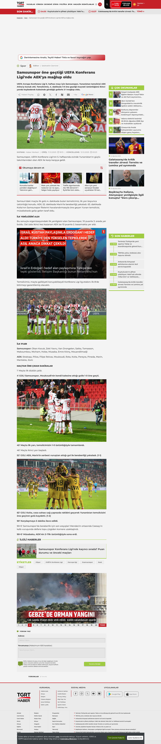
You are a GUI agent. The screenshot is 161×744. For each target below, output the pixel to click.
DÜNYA (55, 4)
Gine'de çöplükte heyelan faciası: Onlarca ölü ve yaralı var (117, 11)
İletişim (43, 696)
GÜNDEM (39, 4)
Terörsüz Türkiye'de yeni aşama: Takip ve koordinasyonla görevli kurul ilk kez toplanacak (130, 244)
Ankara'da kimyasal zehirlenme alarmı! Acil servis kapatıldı (128, 264)
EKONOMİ (48, 4)
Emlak (19, 732)
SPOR (70, 4)
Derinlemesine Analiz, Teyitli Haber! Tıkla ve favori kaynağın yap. (57, 57)
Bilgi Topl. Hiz (62, 699)
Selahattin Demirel (50, 66)
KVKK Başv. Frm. (63, 707)
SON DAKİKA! (25, 11)
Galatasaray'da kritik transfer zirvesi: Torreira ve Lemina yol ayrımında (66, 11)
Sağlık (54, 718)
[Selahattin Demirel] (30, 66)
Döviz (18, 721)
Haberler (20, 18)
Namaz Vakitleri (39, 732)
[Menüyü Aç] (96, 4)
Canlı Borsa (20, 716)
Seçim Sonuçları (57, 721)
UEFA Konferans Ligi (42, 157)
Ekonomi (20, 729)
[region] (80, 738)
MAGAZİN (77, 4)
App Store (132, 694)
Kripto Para (37, 718)
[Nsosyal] (62, 95)
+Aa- (76, 94)
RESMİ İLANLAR (88, 4)
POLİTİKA (63, 4)
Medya (36, 729)
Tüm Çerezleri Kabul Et (116, 738)
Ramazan (55, 716)
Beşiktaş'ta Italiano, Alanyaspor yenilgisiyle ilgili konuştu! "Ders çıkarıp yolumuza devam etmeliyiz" (106, 729)
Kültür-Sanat (38, 716)
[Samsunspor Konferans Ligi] (26, 551)
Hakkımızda (44, 691)
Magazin (36, 724)
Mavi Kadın (37, 726)
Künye (43, 694)
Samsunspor (23, 157)
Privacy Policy (62, 696)
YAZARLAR (30, 4)
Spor (25, 18)
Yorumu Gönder (94, 664)
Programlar (55, 713)
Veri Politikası (62, 702)
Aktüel (19, 713)
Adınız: (21, 636)
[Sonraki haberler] (102, 168)
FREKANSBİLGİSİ (126, 4)
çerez (57, 737)
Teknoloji (55, 729)
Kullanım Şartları (63, 691)
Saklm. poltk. (45, 705)
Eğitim (19, 726)
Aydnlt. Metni (62, 705)
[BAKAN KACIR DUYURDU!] (61, 598)
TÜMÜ (139, 11)
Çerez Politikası (45, 702)
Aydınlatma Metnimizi (68, 739)
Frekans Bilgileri (46, 699)
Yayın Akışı (55, 732)
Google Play (116, 694)
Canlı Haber (20, 718)
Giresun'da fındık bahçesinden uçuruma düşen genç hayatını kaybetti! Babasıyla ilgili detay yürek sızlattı (108, 732)
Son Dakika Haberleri (58, 724)
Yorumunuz (35, 645)
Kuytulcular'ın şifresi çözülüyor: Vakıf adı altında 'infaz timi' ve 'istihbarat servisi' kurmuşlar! (129, 274)
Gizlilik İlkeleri (62, 694)
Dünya (19, 724)
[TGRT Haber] (20, 4)
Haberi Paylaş (27, 94)
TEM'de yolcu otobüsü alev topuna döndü (129, 254)
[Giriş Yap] (100, 4)
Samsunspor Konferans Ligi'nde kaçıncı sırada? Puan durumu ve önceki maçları (71, 551)
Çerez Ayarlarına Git (135, 738)
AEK (40, 160)
